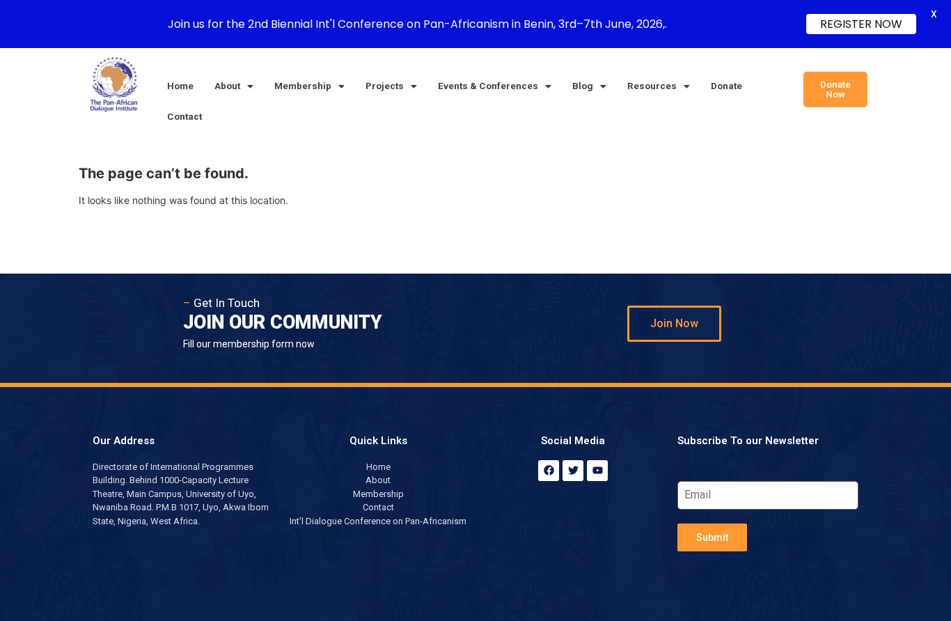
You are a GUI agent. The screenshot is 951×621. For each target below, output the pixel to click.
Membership (302, 85)
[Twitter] (573, 470)
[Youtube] (597, 470)
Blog (582, 85)
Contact (184, 116)
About (227, 85)
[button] (234, 86)
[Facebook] (548, 470)
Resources (652, 85)
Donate (726, 85)
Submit (712, 537)
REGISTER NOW (861, 24)
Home (180, 85)
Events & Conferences (488, 85)
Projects (385, 85)
